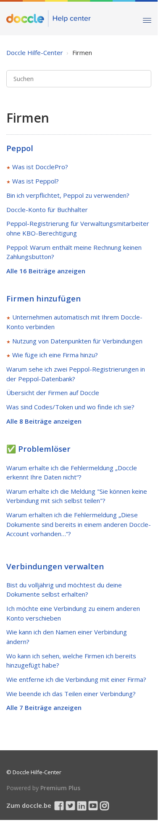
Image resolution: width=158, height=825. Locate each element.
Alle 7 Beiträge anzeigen (44, 707)
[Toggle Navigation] (147, 18)
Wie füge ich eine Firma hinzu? (55, 355)
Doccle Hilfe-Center (34, 52)
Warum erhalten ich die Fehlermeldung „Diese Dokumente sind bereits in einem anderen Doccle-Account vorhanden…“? (78, 524)
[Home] (48, 18)
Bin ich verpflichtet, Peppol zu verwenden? (67, 195)
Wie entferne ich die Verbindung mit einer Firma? (76, 679)
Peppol (19, 148)
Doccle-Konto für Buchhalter (47, 209)
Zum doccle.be (28, 805)
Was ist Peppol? (35, 181)
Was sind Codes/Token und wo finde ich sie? (70, 407)
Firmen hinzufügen (43, 298)
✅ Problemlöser (38, 448)
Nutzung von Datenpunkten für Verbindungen (77, 341)
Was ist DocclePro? (40, 166)
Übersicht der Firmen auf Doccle (52, 392)
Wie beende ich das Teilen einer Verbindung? (71, 693)
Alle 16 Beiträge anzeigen (45, 271)
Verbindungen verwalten (55, 566)
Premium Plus (60, 788)
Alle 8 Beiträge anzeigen (44, 421)
